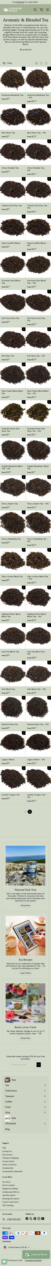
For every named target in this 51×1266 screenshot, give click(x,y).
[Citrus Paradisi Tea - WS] (38, 158)
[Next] (30, 812)
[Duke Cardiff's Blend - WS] (38, 233)
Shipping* (20, 2)
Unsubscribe (7, 1168)
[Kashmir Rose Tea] (13, 713)
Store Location (8, 1185)
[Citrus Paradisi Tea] (13, 157)
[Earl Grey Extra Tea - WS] (38, 308)
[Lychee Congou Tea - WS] (38, 785)
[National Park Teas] (25, 866)
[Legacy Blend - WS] (38, 748)
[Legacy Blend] (13, 748)
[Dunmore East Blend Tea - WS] (38, 271)
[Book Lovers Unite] (25, 1003)
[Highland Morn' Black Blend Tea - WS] (38, 604)
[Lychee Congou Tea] (13, 784)
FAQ (4, 1148)
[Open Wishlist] (4, 1262)
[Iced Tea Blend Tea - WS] (38, 642)
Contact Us (7, 1151)
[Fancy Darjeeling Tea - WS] (38, 529)
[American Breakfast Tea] (13, 84)
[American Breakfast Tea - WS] (38, 85)
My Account (7, 1154)
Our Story (6, 1182)
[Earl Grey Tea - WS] (38, 345)
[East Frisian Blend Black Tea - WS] (38, 381)
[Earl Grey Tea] (13, 345)
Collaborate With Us (10, 1192)
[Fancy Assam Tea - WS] (38, 492)
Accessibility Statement (12, 1171)
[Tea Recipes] (25, 935)
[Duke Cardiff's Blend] (13, 232)
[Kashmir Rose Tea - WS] (38, 713)
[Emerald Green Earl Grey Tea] (13, 419)
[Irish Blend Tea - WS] (38, 678)
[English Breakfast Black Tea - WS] (13, 456)
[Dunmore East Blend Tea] (13, 271)
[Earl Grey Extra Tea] (13, 307)
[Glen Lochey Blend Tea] (13, 565)
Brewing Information (10, 1198)
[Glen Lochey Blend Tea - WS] (38, 567)
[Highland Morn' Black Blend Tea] (13, 604)
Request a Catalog (10, 1188)
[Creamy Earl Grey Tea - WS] (38, 196)
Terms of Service (9, 1164)
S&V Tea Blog (7, 1205)
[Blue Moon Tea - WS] (38, 121)
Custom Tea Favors (10, 1202)
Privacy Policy (8, 1161)
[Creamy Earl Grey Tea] (13, 194)
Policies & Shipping (10, 1158)
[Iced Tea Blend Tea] (13, 640)
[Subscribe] (39, 1064)
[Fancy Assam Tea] (13, 492)
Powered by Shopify (33, 1260)
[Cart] (41, 9)
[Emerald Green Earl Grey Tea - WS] (38, 419)
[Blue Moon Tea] (13, 121)
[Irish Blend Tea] (13, 678)
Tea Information (8, 1195)
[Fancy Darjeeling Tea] (13, 528)
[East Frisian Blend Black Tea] (13, 381)
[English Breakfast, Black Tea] (38, 456)
